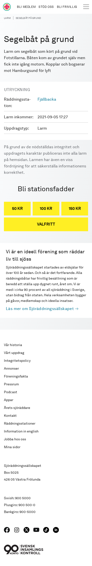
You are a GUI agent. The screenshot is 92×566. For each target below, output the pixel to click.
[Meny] (86, 7)
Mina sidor (12, 447)
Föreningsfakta (16, 376)
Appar (8, 400)
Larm (7, 17)
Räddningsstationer (19, 423)
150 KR (75, 208)
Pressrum (11, 384)
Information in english (21, 431)
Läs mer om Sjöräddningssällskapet (40, 308)
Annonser (11, 368)
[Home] (7, 7)
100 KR (46, 208)
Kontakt (10, 416)
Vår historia (13, 345)
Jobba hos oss (15, 439)
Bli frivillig (67, 7)
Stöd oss (46, 7)
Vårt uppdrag (14, 353)
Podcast (10, 392)
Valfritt (46, 224)
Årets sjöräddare (17, 408)
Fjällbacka (47, 99)
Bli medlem (26, 7)
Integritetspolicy (17, 361)
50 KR (17, 208)
